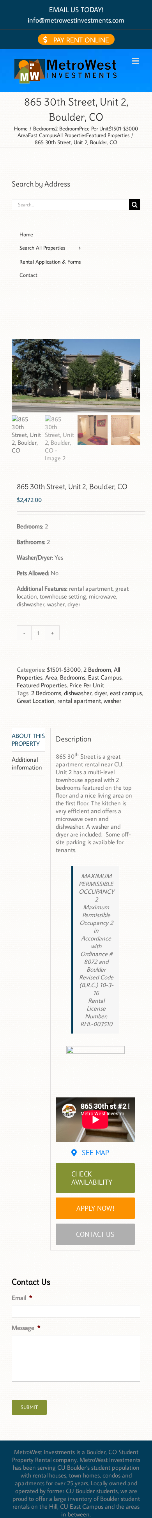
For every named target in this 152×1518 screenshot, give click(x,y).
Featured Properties (42, 685)
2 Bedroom (97, 669)
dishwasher (78, 693)
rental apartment (79, 700)
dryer (100, 693)
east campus (126, 693)
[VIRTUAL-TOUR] (95, 1049)
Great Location (36, 700)
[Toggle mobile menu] (136, 61)
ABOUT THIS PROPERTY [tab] (28, 739)
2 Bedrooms (46, 693)
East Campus (105, 677)
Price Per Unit (86, 685)
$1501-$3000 (64, 669)
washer (112, 700)
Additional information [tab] (27, 763)
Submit (29, 1407)
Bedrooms (72, 677)
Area (51, 677)
